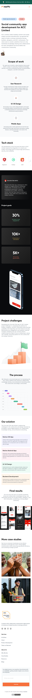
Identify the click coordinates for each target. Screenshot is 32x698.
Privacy (21, 691)
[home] (5, 7)
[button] (29, 6)
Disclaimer (25, 691)
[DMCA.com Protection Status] (16, 694)
